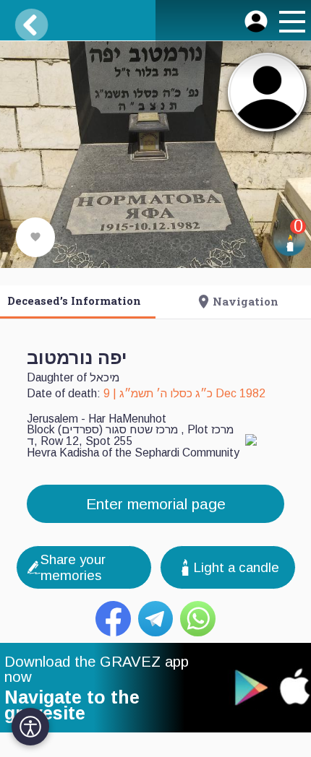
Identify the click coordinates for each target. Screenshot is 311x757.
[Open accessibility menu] (30, 726)
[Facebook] (113, 618)
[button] (290, 24)
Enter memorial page (156, 504)
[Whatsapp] (198, 618)
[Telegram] (156, 618)
